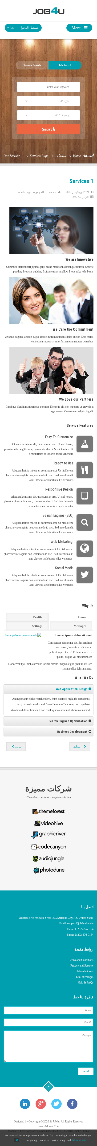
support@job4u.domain (80, 923)
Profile (37, 617)
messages (80, 626)
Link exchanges (84, 977)
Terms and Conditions (81, 960)
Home (77, 156)
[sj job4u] (48, 10)
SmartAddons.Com (48, 1126)
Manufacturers (85, 971)
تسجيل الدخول (29, 27)
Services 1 (81, 181)
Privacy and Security (81, 965)
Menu (77, 27)
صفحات (60, 156)
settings (37, 626)
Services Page (39, 156)
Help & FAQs (85, 982)
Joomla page (24, 192)
